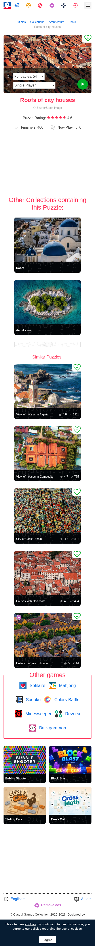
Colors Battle (66, 699)
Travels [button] (41, 5)
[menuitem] (17, 5)
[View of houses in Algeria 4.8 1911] (47, 386)
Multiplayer (17, 5)
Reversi (72, 713)
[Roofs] (47, 240)
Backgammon (52, 727)
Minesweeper (37, 713)
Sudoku (33, 699)
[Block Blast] (70, 760)
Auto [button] (84, 899)
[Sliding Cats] (25, 801)
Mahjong (67, 685)
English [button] (17, 899)
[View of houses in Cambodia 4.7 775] (47, 448)
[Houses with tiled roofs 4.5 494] (47, 573)
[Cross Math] (70, 801)
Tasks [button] (29, 5)
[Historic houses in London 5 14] (47, 635)
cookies (30, 924)
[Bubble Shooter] (25, 760)
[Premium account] (52, 5)
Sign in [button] (76, 5)
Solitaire (36, 685)
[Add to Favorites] (86, 39)
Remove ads (51, 905)
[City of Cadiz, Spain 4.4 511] (47, 510)
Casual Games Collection (31, 914)
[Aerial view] (47, 302)
